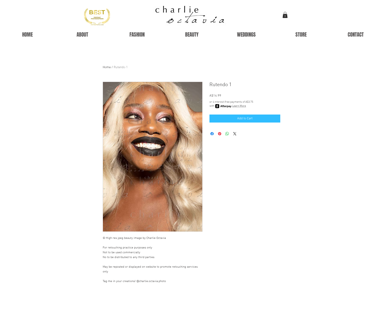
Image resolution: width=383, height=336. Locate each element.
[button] (285, 15)
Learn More (239, 106)
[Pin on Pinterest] (219, 133)
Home (107, 67)
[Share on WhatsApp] (227, 133)
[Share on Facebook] (212, 133)
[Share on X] (234, 133)
